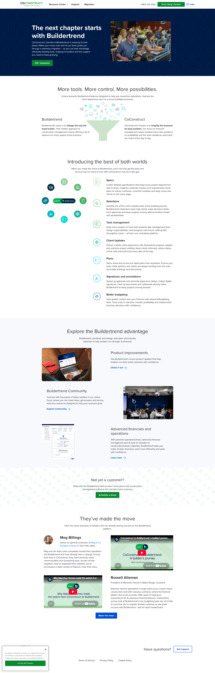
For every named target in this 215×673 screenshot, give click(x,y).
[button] (57, 4)
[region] (25, 658)
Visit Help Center (171, 4)
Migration (89, 4)
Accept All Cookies (25, 663)
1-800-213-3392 (148, 4)
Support (75, 4)
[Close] (45, 649)
